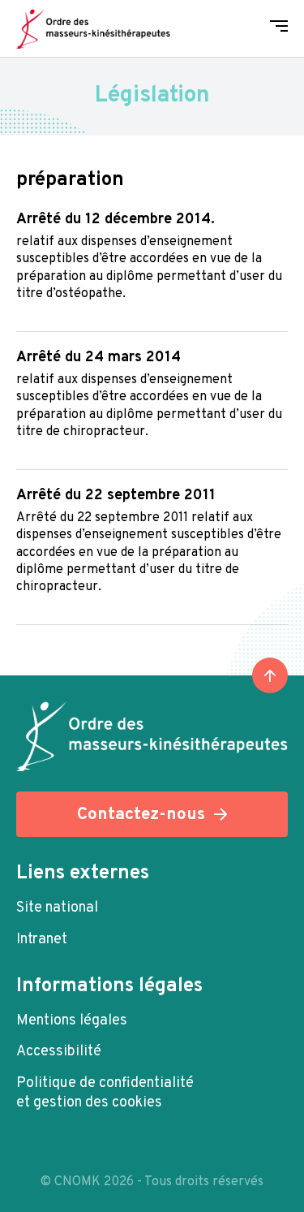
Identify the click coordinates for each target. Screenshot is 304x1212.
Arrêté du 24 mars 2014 (98, 357)
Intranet (41, 939)
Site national (57, 908)
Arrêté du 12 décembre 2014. (115, 219)
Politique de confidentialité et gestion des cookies (105, 1093)
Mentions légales (71, 1020)
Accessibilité (58, 1051)
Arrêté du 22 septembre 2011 (116, 495)
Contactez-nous (141, 815)
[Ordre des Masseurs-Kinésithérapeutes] (93, 28)
